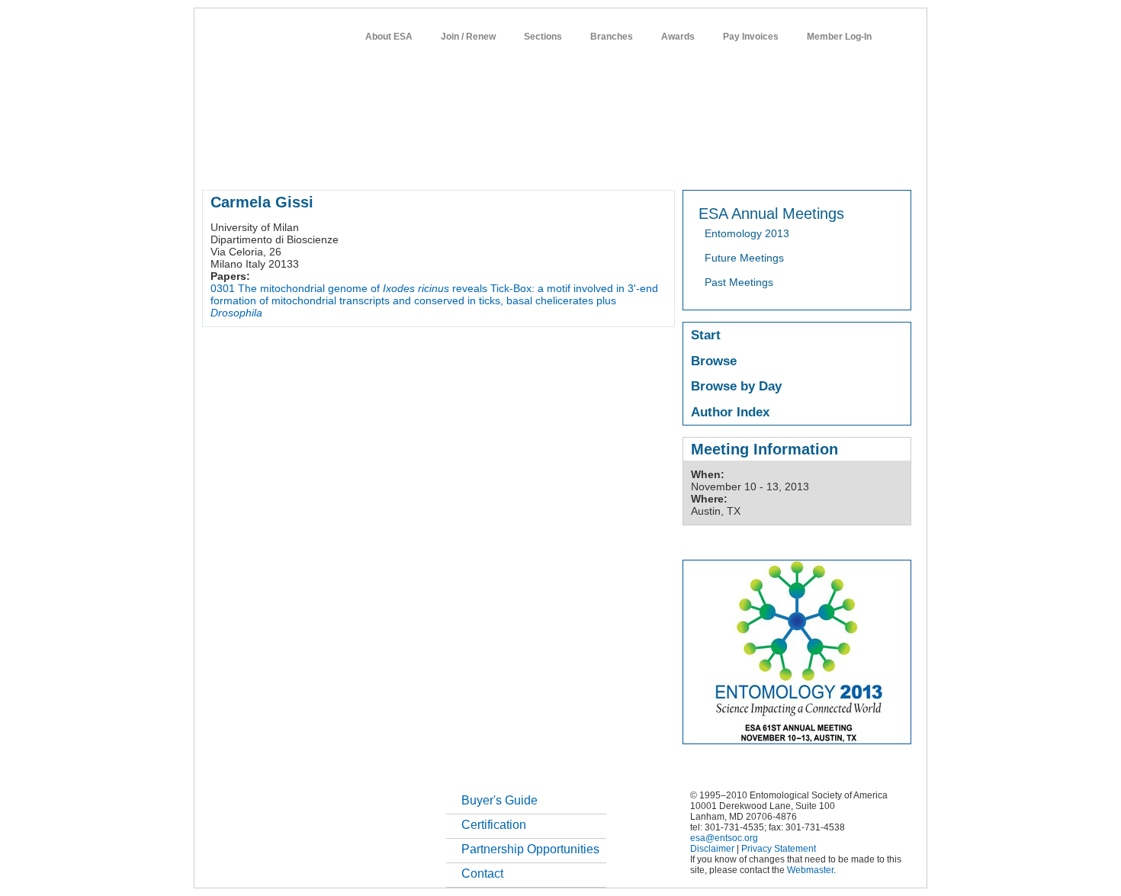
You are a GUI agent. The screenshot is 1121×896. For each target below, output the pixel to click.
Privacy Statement (778, 848)
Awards (678, 36)
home (215, 163)
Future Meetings (744, 258)
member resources (380, 163)
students (657, 163)
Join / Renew (468, 36)
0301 (222, 288)
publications (522, 163)
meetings (459, 163)
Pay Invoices (751, 36)
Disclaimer (712, 848)
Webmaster (810, 870)
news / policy (594, 163)
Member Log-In (839, 36)
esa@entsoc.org (724, 838)
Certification (493, 824)
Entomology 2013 (747, 233)
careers (710, 163)
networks (764, 163)
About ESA (389, 36)
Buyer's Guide (499, 800)
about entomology (283, 163)
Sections (543, 36)
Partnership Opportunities (530, 849)
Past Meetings (739, 282)
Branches (611, 36)
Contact (482, 873)
